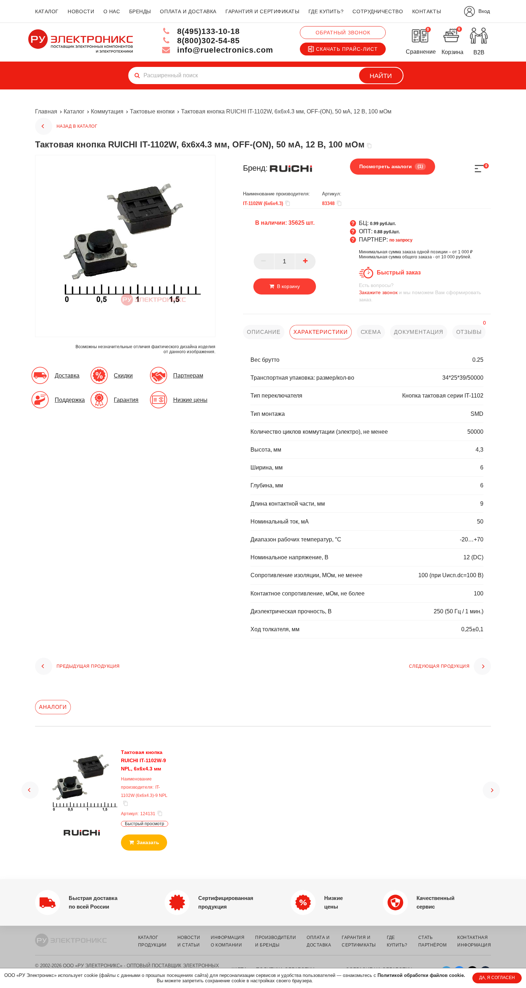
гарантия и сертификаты (262, 11)
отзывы (469, 332)
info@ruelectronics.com (224, 49)
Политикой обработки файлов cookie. (421, 975)
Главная (46, 111)
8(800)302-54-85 (207, 40)
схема (371, 332)
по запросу (401, 240)
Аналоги (53, 707)
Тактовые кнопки (152, 111)
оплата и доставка (188, 11)
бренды (140, 11)
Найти (381, 75)
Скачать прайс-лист (347, 49)
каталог (47, 11)
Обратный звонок (343, 32)
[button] (30, 790)
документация (418, 332)
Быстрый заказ (399, 272)
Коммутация (107, 111)
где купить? (326, 11)
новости (81, 11)
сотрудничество (377, 11)
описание (264, 332)
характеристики (320, 332)
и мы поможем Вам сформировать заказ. (420, 292)
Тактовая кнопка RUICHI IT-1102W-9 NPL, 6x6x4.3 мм (143, 760)
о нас (111, 11)
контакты (426, 11)
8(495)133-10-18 (207, 31)
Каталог (74, 111)
